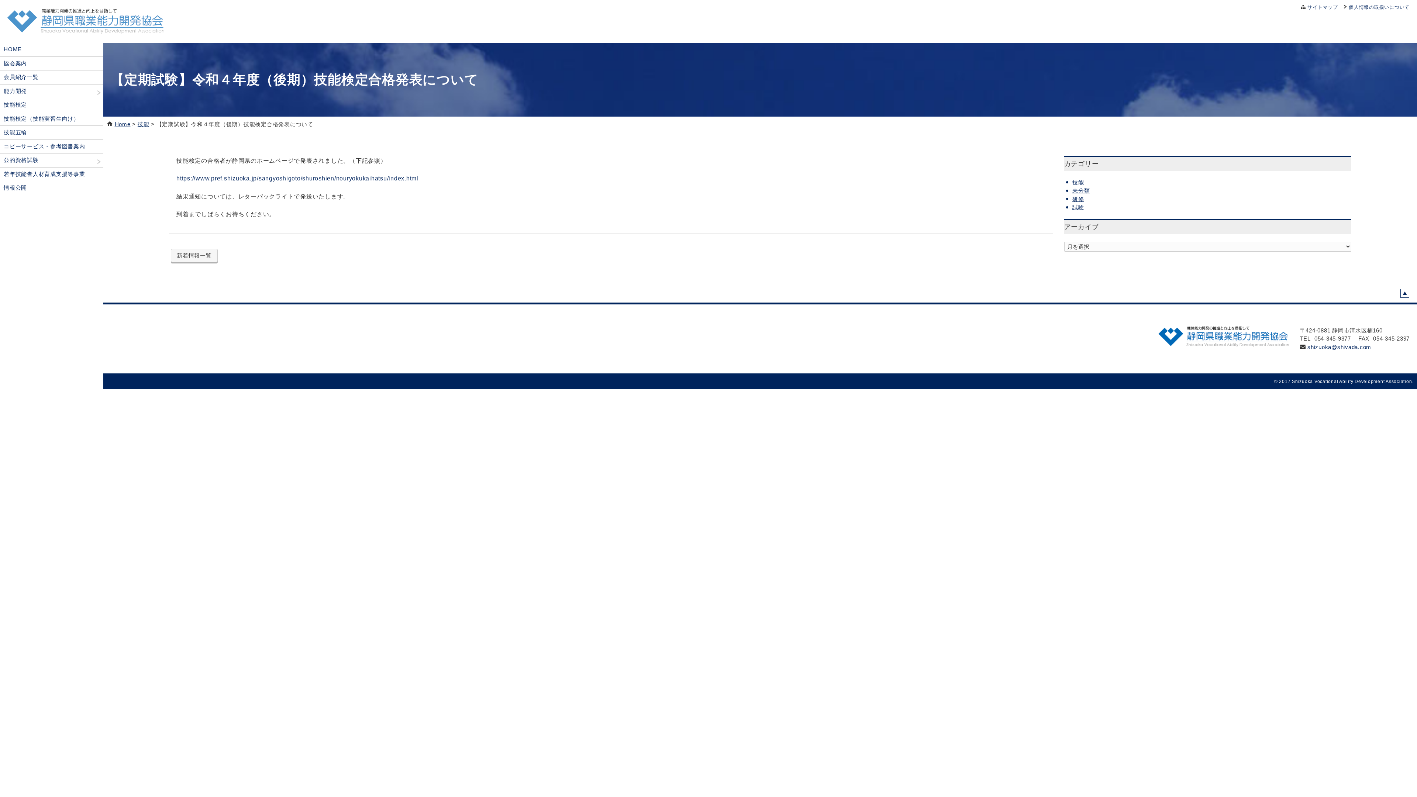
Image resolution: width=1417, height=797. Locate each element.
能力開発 (15, 91)
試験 (1078, 207)
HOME (13, 49)
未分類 (1081, 190)
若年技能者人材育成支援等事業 (44, 174)
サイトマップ (1322, 7)
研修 (1078, 199)
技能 (143, 124)
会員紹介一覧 (21, 77)
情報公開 (15, 187)
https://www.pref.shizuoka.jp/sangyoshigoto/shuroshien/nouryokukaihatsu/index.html (297, 178)
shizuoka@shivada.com (1339, 347)
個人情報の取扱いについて (1379, 7)
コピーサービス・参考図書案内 (44, 146)
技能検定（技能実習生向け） (41, 118)
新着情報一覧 (194, 255)
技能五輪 (15, 132)
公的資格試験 (21, 160)
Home (123, 124)
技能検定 (15, 104)
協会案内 (15, 63)
